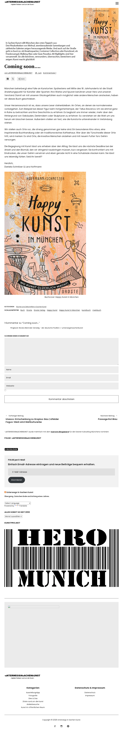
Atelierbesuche (33, 704)
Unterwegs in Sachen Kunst (19, 492)
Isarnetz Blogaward (60, 432)
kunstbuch (86, 310)
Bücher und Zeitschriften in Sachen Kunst (31, 307)
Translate (23, 506)
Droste (29, 310)
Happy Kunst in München (69, 310)
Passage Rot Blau (90, 418)
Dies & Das (33, 698)
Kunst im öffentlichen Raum (33, 707)
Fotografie (33, 695)
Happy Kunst (52, 310)
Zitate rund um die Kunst (33, 701)
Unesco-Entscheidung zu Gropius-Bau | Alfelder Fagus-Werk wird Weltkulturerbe (32, 419)
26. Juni (38, 73)
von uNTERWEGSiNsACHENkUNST (18, 73)
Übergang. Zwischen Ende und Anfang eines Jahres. (26, 496)
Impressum (90, 695)
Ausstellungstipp (33, 692)
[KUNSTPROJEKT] (61, 589)
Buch (23, 310)
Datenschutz (90, 692)
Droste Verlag (39, 310)
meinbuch (96, 310)
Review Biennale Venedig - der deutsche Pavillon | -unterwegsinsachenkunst (51, 328)
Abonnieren (16, 480)
